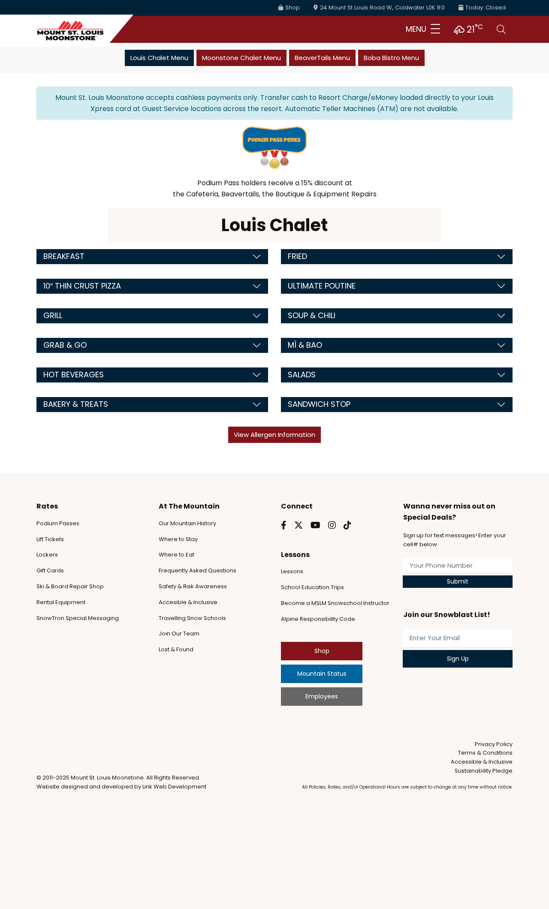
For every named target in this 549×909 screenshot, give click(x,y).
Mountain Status (322, 673)
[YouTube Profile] (315, 525)
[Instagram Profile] (332, 525)
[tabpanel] (274, 265)
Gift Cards (50, 570)
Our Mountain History (187, 523)
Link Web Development (174, 787)
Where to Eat (176, 555)
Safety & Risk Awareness (193, 586)
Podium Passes (57, 523)
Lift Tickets (50, 539)
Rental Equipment (60, 602)
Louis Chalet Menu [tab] (159, 57)
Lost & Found (176, 649)
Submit (457, 581)
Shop (321, 651)
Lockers (47, 555)
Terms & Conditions (485, 753)
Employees (321, 696)
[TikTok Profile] (347, 525)
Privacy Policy (494, 744)
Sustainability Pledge (484, 771)
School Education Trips (312, 587)
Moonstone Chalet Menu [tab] (241, 57)
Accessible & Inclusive (482, 762)
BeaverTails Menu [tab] (322, 57)
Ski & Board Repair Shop (70, 586)
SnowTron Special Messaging (77, 618)
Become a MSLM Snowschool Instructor (335, 603)
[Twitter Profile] (298, 525)
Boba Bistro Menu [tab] (391, 57)
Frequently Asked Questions (197, 570)
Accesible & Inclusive (188, 602)
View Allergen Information (274, 434)
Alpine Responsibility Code (318, 619)
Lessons (292, 571)
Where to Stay (178, 539)
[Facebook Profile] (284, 525)
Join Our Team (179, 633)
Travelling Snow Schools (192, 618)
